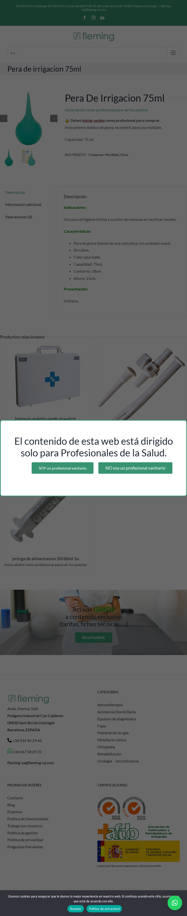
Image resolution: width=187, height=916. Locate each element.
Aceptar (76, 909)
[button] (175, 903)
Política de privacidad (104, 909)
